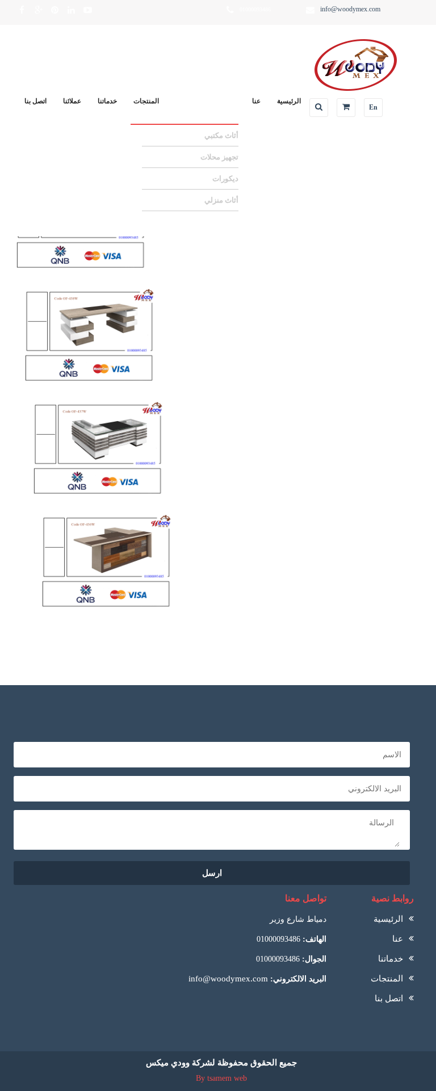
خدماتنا (107, 101)
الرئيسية (289, 101)
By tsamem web (221, 1078)
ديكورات (225, 178)
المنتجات (146, 101)
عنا (256, 101)
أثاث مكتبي (221, 135)
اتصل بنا (35, 101)
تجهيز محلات (219, 157)
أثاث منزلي (221, 200)
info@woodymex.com (228, 978)
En (373, 107)
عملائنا (72, 101)
